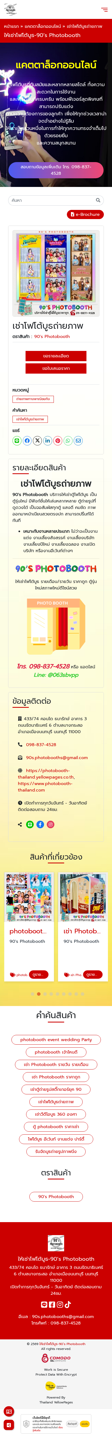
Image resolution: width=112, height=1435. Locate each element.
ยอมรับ (85, 1424)
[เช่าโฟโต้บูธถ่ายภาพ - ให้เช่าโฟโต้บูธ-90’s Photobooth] (56, 273)
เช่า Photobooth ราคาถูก (56, 1077)
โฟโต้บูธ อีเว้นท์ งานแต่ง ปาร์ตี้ (56, 1139)
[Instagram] (50, 825)
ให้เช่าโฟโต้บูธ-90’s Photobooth (62, 1344)
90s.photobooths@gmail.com (57, 758)
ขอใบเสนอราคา (56, 368)
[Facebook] (40, 825)
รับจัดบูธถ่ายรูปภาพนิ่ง (56, 1151)
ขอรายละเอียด (56, 356)
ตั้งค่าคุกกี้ (72, 1424)
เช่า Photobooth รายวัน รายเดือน (56, 1064)
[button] (32, 994)
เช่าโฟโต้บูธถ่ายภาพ (30, 419)
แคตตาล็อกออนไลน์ (43, 26)
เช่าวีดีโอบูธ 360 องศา (56, 1114)
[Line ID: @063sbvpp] (30, 825)
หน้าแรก (11, 26)
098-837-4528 (41, 745)
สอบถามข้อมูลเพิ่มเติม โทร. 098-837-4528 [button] (56, 170)
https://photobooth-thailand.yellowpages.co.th (46, 773)
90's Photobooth (52, 336)
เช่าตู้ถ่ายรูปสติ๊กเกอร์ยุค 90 (56, 1089)
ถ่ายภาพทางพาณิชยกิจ (33, 398)
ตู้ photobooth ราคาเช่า (56, 1127)
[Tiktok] (68, 1306)
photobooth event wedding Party (56, 1040)
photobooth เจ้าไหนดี (56, 1052)
